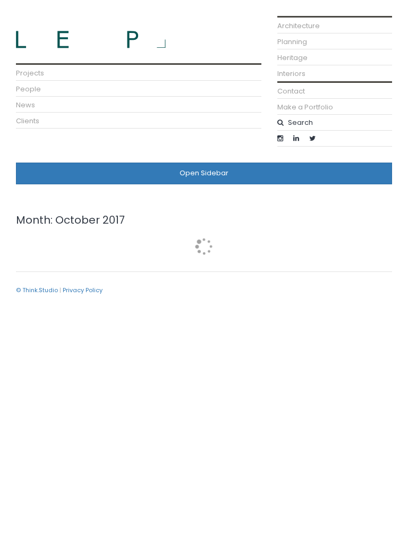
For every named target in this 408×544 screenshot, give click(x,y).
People (28, 89)
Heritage (292, 58)
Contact (291, 91)
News (25, 105)
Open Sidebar (204, 173)
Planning (292, 42)
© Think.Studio (37, 290)
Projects (30, 73)
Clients (27, 121)
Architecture (298, 26)
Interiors (291, 74)
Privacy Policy (83, 290)
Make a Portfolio (305, 107)
